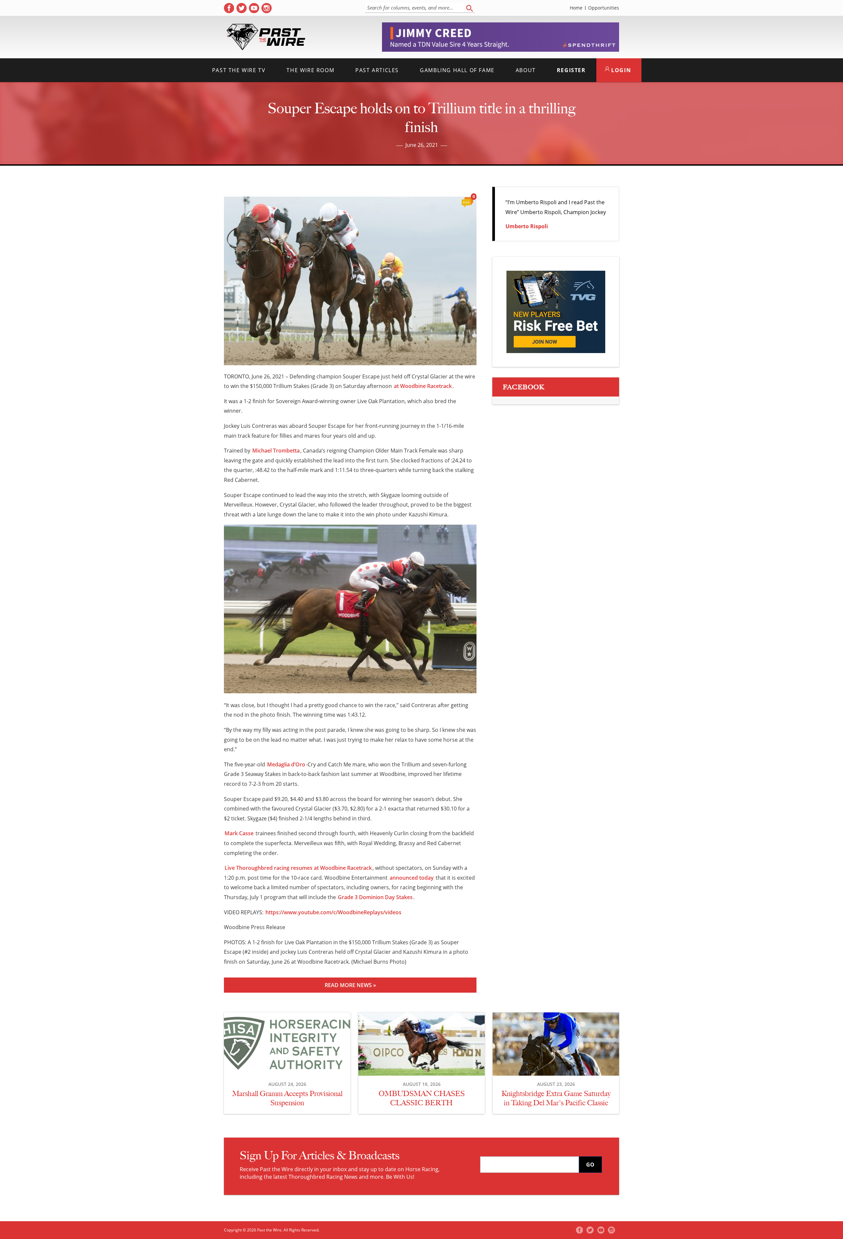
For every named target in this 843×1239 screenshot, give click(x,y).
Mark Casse (239, 833)
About (526, 70)
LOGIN (620, 70)
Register (571, 70)
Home (576, 8)
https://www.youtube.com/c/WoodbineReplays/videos (333, 912)
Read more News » (350, 985)
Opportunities (603, 8)
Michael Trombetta (276, 450)
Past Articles (377, 70)
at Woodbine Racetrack (423, 386)
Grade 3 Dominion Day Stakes (375, 897)
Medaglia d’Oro (286, 764)
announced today (412, 877)
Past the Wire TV (239, 70)
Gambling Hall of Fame (457, 70)
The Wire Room (310, 70)
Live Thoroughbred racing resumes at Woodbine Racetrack (298, 867)
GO (590, 1164)
